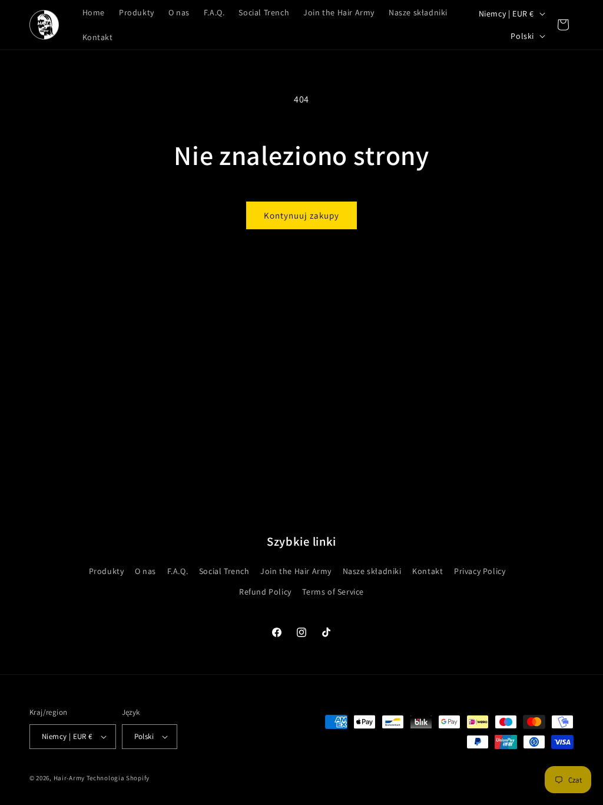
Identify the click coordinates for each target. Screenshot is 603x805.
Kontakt (427, 571)
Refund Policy (265, 591)
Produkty (106, 571)
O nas (145, 571)
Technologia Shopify (118, 778)
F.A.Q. (177, 571)
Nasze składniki (372, 571)
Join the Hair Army (296, 571)
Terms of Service (333, 591)
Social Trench (224, 571)
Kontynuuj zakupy (301, 215)
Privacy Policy (479, 571)
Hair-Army (69, 778)
